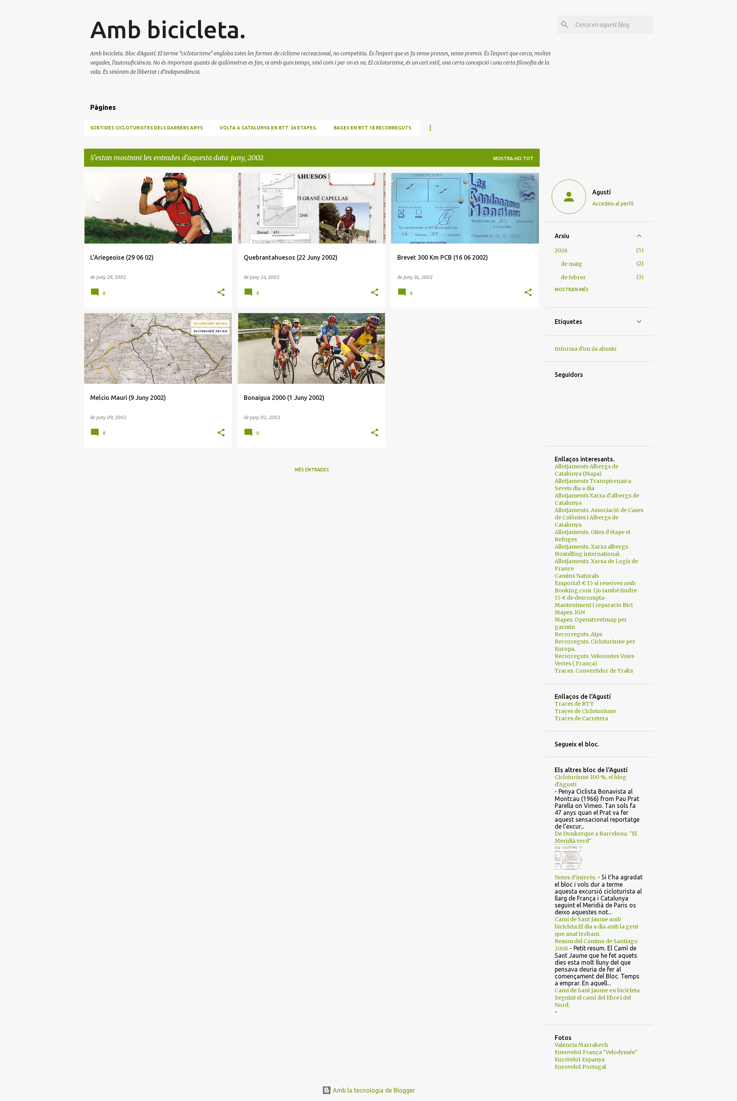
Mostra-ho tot (513, 158)
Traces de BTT (574, 703)
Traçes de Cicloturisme (585, 711)
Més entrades (312, 469)
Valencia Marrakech (581, 1044)
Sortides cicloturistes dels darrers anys (146, 127)
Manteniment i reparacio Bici (594, 605)
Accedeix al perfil (613, 204)
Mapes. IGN (570, 612)
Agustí (601, 192)
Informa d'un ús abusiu (585, 348)
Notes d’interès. (575, 877)
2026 (561, 250)
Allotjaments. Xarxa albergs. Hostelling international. (592, 550)
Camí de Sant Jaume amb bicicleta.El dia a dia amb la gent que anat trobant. (596, 926)
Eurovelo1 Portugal (580, 1066)
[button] (221, 293)
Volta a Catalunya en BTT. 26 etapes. (268, 127)
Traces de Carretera (581, 718)
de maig (571, 263)
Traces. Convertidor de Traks (594, 670)
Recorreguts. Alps (578, 634)
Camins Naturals (577, 575)
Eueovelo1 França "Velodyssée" (596, 1052)
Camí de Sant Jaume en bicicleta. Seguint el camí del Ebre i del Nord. (598, 997)
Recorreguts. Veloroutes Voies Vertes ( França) (594, 660)
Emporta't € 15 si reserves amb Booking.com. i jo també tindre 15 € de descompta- (596, 590)
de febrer (573, 277)
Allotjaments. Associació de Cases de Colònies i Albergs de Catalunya (599, 517)
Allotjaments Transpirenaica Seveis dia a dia (593, 485)
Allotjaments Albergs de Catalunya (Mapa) (586, 470)
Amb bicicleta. (168, 29)
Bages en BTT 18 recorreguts (372, 127)
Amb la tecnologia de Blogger (373, 1090)
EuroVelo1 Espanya (580, 1059)
